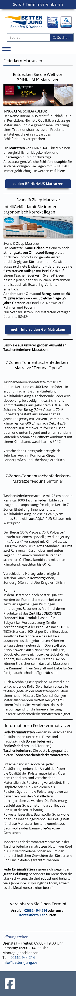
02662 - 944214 (35, 910)
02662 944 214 (23, 957)
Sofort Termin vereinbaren (38, 4)
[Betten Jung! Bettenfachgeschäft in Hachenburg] (38, 21)
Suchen (63, 37)
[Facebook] (10, 983)
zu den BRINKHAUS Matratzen (38, 183)
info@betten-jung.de (19, 962)
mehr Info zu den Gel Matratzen (38, 329)
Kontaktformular (32, 915)
